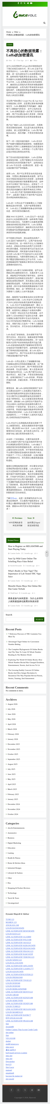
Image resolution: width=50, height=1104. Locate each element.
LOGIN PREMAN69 (14, 977)
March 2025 (12, 789)
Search (9, 615)
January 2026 (13, 739)
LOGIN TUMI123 (13, 1006)
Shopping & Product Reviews (19, 888)
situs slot (9, 1056)
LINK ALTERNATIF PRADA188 (19, 1021)
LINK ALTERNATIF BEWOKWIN (20, 931)
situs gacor (10, 1047)
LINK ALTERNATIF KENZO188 (19, 998)
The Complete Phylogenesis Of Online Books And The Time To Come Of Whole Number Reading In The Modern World (25, 652)
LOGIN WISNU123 (14, 960)
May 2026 (11, 719)
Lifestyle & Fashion (15, 873)
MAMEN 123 (11, 922)
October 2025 (13, 754)
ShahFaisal (14, 593)
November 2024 (14, 809)
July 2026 (11, 709)
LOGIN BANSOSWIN (15, 928)
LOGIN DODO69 (13, 983)
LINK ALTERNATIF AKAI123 (18, 943)
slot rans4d (10, 1079)
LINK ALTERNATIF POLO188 (18, 940)
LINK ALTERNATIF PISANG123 (19, 951)
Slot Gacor (10, 1067)
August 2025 (12, 764)
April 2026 (12, 724)
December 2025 (14, 744)
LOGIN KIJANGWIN (14, 972)
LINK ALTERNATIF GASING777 (20, 969)
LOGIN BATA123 (13, 934)
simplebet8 (10, 1073)
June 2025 (12, 774)
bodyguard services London (16, 1053)
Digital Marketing (14, 843)
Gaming (11, 853)
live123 (8, 1064)
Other (9, 45)
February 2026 (13, 734)
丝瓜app (13, 498)
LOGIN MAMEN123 (14, 1012)
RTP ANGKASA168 (14, 1018)
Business (11, 838)
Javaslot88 (10, 1027)
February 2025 (13, 794)
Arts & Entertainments (16, 828)
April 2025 (12, 784)
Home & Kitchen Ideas (16, 863)
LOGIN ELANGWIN (14, 963)
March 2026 (12, 729)
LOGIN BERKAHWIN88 (16, 989)
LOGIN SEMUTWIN (14, 1001)
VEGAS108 (10, 1038)
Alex (10, 60)
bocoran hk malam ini (14, 1076)
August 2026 (12, 704)
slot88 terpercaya (12, 1044)
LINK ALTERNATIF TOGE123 (18, 980)
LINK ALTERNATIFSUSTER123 (19, 974)
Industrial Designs (14, 868)
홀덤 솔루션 (11, 1050)
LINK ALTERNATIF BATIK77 (18, 1015)
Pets (9, 883)
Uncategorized (13, 903)
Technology (12, 893)
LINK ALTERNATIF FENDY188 (19, 1003)
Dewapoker (10, 1061)
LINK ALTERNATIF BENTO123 (19, 992)
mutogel (9, 1070)
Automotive (12, 833)
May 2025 (11, 779)
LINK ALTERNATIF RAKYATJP (19, 954)
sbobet (8, 1041)
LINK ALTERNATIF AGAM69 (18, 937)
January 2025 (13, 799)
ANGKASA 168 (12, 925)
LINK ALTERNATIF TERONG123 (20, 957)
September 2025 (14, 759)
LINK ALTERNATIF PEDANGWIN (20, 948)
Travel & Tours (13, 898)
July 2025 (11, 769)
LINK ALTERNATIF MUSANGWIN (21, 1009)
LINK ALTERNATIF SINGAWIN (19, 966)
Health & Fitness (14, 858)
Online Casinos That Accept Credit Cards (22, 1030)
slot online (10, 1032)
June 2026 (12, 714)
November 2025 (14, 749)
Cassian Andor (15, 553)
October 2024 (13, 814)
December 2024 (14, 804)
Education (11, 848)
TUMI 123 (10, 919)
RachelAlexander (16, 566)
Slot (7, 1024)
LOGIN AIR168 (12, 995)
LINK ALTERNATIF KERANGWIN (20, 945)
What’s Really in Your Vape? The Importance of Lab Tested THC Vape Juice (24, 574)
